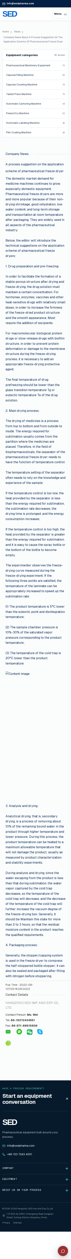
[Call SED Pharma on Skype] (39, 1031)
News (17, 31)
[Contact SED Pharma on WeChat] (29, 1032)
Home (5, 31)
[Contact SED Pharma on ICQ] (8, 1043)
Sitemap (17, 1222)
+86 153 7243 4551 (19, 1154)
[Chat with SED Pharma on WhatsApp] (19, 1031)
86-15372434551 (23, 1020)
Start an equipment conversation (27, 1099)
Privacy (6, 1222)
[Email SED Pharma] (8, 1032)
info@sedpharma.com (20, 3)
